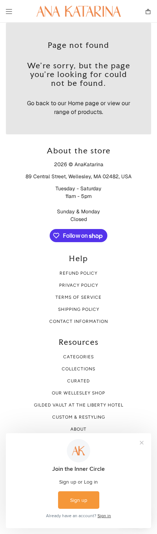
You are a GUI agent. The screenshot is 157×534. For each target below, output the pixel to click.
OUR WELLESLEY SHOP (78, 393)
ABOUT (78, 429)
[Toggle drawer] (9, 11)
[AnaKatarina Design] (79, 11)
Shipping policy (78, 309)
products (90, 112)
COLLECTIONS (78, 368)
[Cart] (148, 11)
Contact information (78, 321)
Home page (83, 103)
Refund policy (78, 273)
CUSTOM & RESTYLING (78, 417)
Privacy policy (78, 285)
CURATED (78, 381)
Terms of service (78, 297)
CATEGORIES (78, 356)
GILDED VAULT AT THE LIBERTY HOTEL (78, 405)
